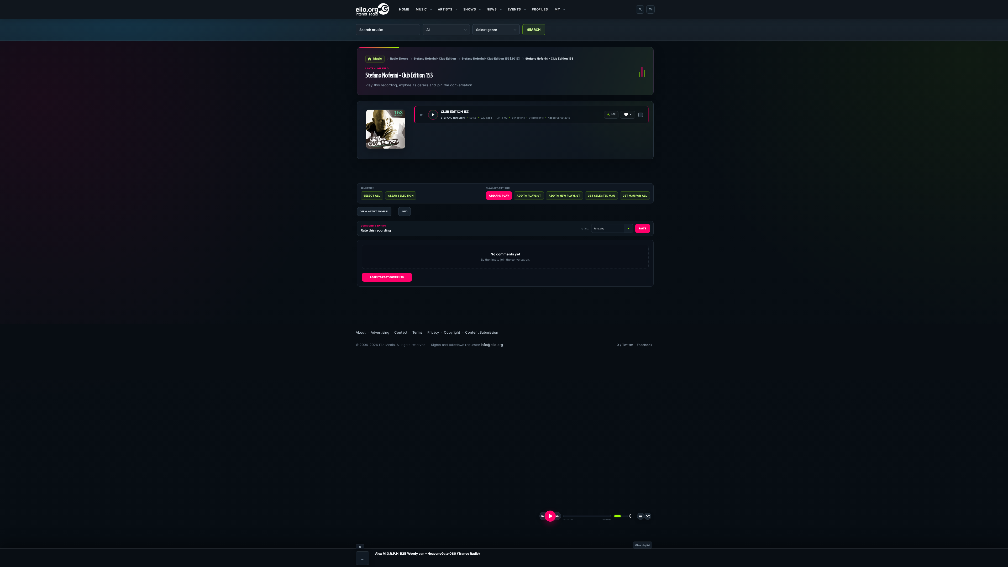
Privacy (433, 332)
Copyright (452, 332)
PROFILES (540, 9)
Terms (417, 332)
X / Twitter (625, 345)
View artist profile (374, 211)
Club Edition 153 (454, 112)
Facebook (644, 345)
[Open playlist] (640, 516)
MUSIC (421, 9)
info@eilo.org (492, 345)
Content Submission (481, 332)
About (361, 332)
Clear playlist (642, 545)
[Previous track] (543, 516)
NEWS (492, 9)
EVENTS (514, 9)
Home (404, 9)
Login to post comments (387, 277)
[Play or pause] (550, 516)
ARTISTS (445, 9)
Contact (400, 332)
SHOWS (469, 9)
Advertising (380, 332)
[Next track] (557, 516)
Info (405, 211)
